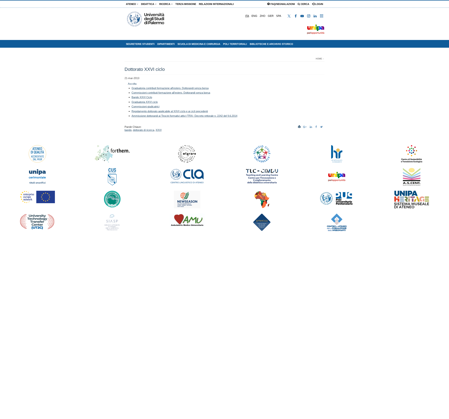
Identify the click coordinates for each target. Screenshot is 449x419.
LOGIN (318, 4)
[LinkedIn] (311, 126)
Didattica (148, 4)
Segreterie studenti (140, 44)
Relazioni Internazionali (216, 4)
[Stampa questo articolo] (299, 126)
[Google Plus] (305, 126)
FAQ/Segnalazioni (282, 4)
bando (128, 130)
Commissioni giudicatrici (145, 106)
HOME (319, 59)
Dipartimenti (166, 44)
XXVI (159, 130)
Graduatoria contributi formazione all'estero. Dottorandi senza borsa (170, 88)
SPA (278, 15)
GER (271, 15)
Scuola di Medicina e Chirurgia (198, 44)
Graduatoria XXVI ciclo (145, 101)
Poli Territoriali (235, 44)
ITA (247, 15)
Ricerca (165, 4)
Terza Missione (185, 4)
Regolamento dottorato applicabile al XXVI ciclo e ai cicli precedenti (170, 111)
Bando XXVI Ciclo (142, 97)
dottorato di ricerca (143, 130)
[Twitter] (322, 126)
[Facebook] (316, 126)
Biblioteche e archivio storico (271, 44)
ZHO (262, 15)
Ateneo (131, 4)
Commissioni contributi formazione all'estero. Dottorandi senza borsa (171, 92)
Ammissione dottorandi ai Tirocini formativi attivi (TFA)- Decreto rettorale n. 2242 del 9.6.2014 (184, 115)
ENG (254, 15)
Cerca (304, 4)
